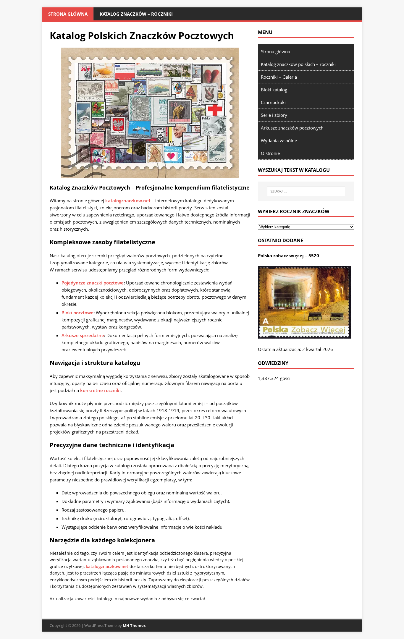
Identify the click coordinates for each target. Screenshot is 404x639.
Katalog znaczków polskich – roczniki (298, 64)
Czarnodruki (273, 102)
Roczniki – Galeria (279, 77)
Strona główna (68, 14)
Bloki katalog (274, 90)
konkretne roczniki (100, 390)
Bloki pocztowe (77, 313)
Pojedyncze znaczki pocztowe (93, 283)
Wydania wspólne (279, 140)
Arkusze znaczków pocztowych (292, 128)
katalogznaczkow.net (128, 200)
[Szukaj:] (306, 191)
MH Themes (134, 625)
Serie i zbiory (274, 115)
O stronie (270, 153)
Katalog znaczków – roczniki (136, 14)
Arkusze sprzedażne (83, 335)
